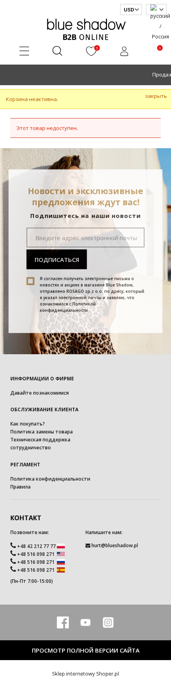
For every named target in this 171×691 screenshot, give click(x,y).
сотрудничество (30, 447)
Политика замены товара (41, 431)
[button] (24, 52)
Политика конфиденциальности (50, 478)
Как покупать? (27, 423)
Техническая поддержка (40, 439)
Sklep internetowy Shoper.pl (85, 673)
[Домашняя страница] (86, 28)
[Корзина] (151, 52)
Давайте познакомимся (39, 392)
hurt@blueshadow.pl (114, 545)
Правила (20, 486)
